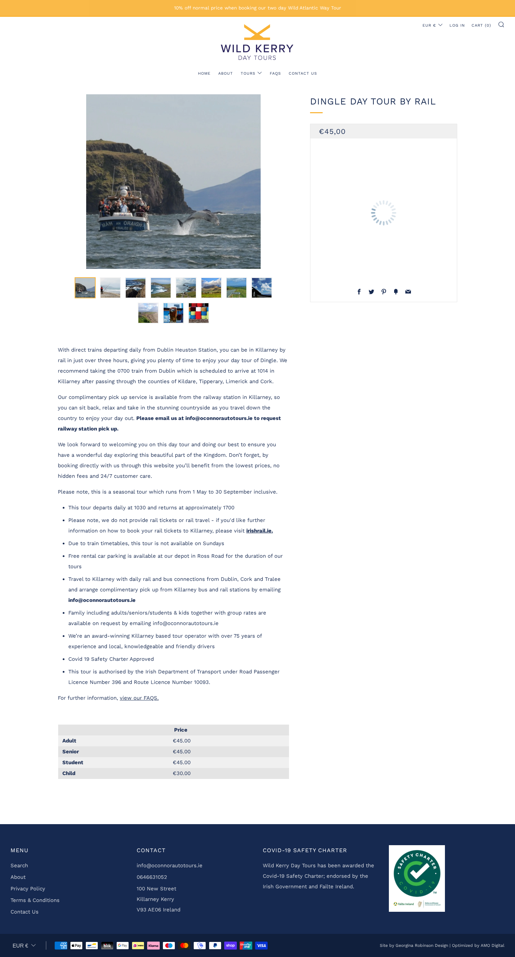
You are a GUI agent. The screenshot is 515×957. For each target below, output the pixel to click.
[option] (173, 181)
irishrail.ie (259, 531)
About (225, 73)
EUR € (429, 25)
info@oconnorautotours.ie (169, 865)
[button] (85, 287)
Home (204, 73)
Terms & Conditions (35, 900)
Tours (248, 73)
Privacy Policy (28, 888)
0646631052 (152, 877)
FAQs (275, 73)
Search (19, 865)
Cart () (481, 25)
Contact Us (303, 73)
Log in (457, 25)
